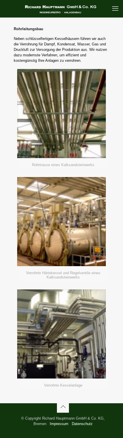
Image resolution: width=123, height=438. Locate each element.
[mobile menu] (115, 9)
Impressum (59, 424)
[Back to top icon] (63, 407)
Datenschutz (82, 424)
